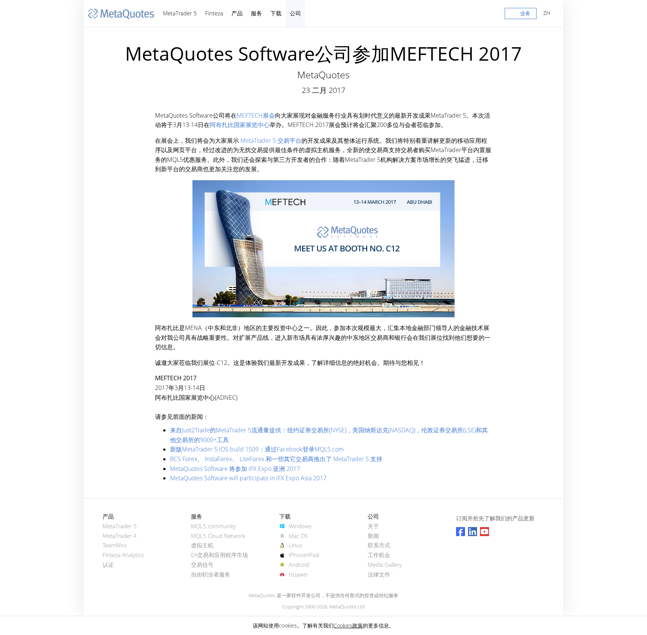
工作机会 (379, 555)
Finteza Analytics (123, 555)
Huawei (298, 574)
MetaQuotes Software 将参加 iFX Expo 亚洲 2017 (235, 469)
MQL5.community (213, 526)
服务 (256, 13)
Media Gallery (385, 564)
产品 (237, 13)
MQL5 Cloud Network (218, 535)
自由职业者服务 (210, 574)
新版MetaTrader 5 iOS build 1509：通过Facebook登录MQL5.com (257, 449)
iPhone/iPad (304, 555)
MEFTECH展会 (256, 115)
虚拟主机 (202, 545)
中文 (545, 12)
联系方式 (379, 545)
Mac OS (298, 535)
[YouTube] (484, 531)
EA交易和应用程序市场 (219, 555)
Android (299, 564)
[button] (521, 15)
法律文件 (379, 574)
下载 (276, 13)
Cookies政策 (348, 625)
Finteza (214, 13)
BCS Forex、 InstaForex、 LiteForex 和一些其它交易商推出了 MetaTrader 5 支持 (276, 459)
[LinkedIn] (472, 531)
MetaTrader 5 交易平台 (270, 140)
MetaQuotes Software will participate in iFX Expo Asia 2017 (248, 478)
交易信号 (202, 564)
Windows (300, 526)
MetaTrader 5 (180, 13)
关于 (373, 526)
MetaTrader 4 (120, 535)
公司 (295, 13)
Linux (295, 545)
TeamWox (115, 545)
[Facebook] (460, 531)
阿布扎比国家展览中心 (240, 125)
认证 (108, 564)
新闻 (373, 535)
